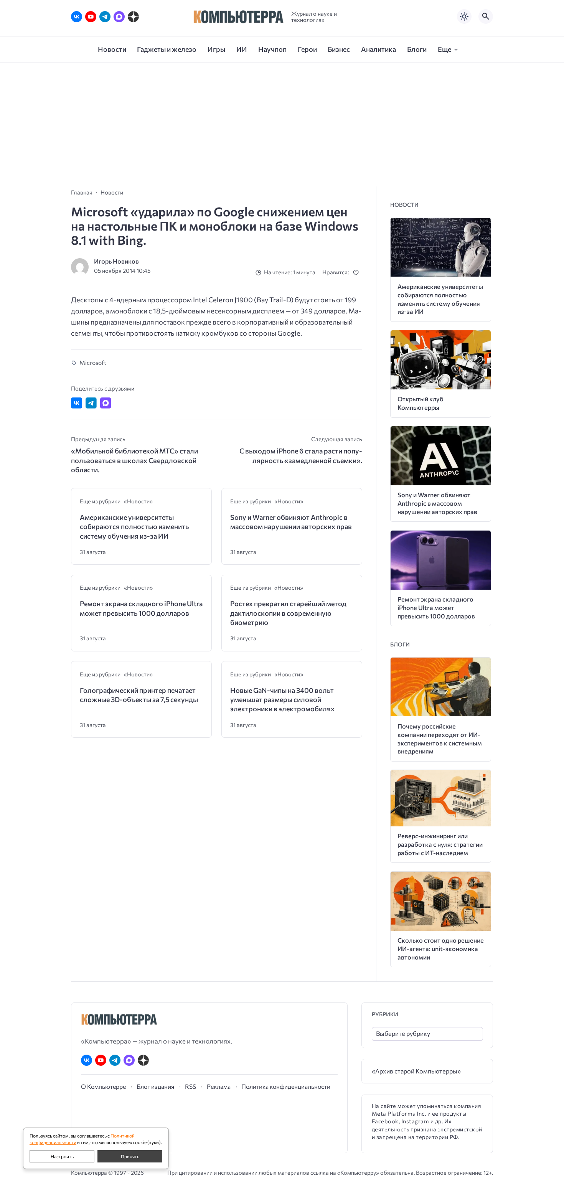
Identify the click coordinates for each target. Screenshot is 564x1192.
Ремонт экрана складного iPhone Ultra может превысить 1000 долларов (141, 608)
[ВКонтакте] (76, 16)
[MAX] (119, 16)
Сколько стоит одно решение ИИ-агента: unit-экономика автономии (440, 948)
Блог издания (155, 1086)
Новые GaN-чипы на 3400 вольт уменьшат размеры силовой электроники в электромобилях (282, 699)
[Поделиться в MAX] (105, 403)
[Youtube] (90, 16)
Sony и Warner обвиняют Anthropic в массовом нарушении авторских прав (291, 522)
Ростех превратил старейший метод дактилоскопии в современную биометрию (288, 613)
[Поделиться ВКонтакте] (76, 403)
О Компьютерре (103, 1086)
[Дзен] (133, 16)
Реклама (219, 1086)
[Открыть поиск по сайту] (485, 16)
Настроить (62, 1156)
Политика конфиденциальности (285, 1086)
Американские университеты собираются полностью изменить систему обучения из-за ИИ (134, 526)
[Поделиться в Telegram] (91, 403)
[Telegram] (104, 16)
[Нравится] (357, 272)
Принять (130, 1156)
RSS (190, 1086)
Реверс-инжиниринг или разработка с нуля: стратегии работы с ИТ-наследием (440, 844)
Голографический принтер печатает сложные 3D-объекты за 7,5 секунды (139, 695)
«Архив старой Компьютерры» (416, 1071)
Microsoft (92, 362)
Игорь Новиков (116, 261)
